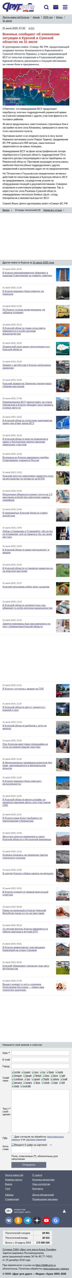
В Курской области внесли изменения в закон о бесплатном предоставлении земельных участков (25, 441)
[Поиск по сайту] (46, 7)
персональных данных (56, 1268)
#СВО (31, 28)
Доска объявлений (43, 1194)
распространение (36, 1139)
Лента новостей (14, 1175)
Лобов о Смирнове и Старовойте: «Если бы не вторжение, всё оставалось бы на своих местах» (28, 534)
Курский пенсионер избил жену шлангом (26, 586)
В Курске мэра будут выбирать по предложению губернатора (22, 819)
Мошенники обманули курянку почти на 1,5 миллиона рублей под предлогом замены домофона (27, 497)
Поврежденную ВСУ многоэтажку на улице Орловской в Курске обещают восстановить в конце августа (28, 405)
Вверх (6, 210)
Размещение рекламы (45, 1199)
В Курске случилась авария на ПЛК (23, 688)
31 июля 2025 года (43, 262)
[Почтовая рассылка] (56, 7)
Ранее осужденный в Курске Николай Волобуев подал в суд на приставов (24, 912)
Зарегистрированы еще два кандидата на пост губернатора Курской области (26, 625)
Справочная (12, 1199)
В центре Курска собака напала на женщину (28, 873)
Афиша (9, 1194)
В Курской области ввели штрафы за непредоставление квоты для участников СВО (26, 802)
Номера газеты (13, 1179)
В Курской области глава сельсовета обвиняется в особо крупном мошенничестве (24, 331)
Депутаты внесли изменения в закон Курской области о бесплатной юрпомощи (27, 838)
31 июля (7, 20)
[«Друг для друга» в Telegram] (27, 1220)
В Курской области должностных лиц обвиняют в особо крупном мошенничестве (27, 606)
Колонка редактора (43, 1179)
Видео (8, 1184)
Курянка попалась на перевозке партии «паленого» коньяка (25, 856)
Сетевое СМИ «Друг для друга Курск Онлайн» (29, 1249)
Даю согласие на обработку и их (37, 1138)
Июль (59, 17)
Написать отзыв (52, 210)
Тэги (7, 1188)
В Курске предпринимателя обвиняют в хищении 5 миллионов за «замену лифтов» (27, 274)
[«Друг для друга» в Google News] (56, 1220)
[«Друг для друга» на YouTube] (46, 1220)
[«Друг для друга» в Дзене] (37, 1220)
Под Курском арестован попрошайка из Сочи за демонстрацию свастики (25, 745)
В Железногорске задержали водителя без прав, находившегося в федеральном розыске (27, 765)
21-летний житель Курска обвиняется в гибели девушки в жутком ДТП (25, 930)
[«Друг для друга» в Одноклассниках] (18, 1220)
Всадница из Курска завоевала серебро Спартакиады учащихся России (26, 459)
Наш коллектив (41, 1184)
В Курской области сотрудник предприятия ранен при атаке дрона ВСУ (27, 422)
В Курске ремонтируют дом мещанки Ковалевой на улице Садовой (24, 949)
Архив (36, 17)
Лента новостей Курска (16, 17)
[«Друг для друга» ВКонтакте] (9, 1220)
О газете (37, 1175)
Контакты (37, 1188)
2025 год (48, 17)
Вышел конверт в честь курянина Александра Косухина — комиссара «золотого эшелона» (23, 987)
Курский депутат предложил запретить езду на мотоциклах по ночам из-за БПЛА (28, 477)
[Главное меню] (65, 7)
